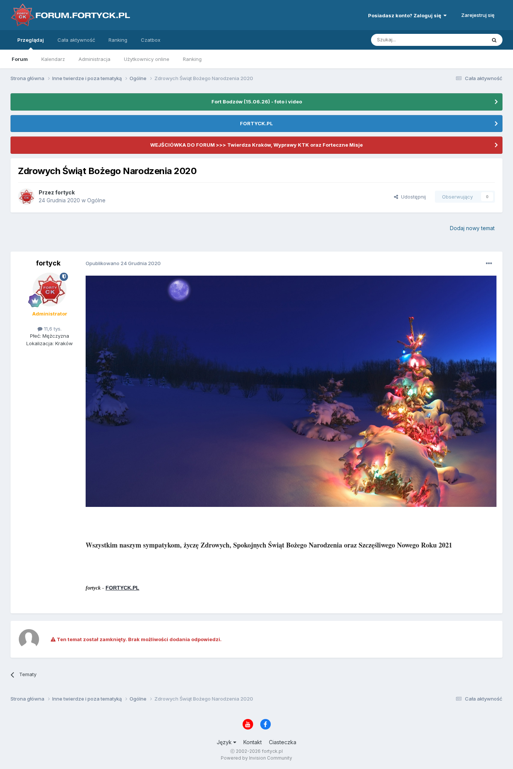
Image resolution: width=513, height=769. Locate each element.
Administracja (94, 59)
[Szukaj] (494, 40)
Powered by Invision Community (256, 758)
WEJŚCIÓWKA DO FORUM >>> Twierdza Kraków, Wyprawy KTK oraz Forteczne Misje (256, 145)
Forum (20, 59)
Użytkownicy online (146, 59)
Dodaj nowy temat (472, 228)
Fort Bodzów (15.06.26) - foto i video (256, 102)
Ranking (192, 59)
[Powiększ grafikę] (291, 391)
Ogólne (96, 200)
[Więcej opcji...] (488, 263)
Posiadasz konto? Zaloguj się (406, 15)
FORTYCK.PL (256, 123)
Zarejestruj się (478, 15)
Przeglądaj (30, 40)
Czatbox (150, 40)
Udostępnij (412, 197)
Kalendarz (53, 59)
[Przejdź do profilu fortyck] (26, 196)
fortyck (65, 192)
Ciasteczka (282, 742)
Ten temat (464, 39)
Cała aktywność (76, 40)
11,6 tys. (52, 329)
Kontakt (252, 742)
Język (225, 742)
